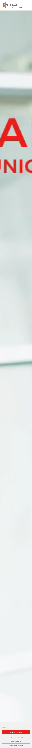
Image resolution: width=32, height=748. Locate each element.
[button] (29, 5)
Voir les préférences (16, 741)
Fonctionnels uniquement (16, 737)
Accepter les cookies (16, 732)
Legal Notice (20, 745)
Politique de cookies (12, 745)
